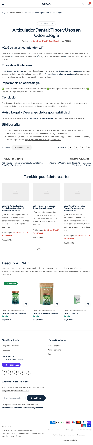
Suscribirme (36, 398)
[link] (70, 147)
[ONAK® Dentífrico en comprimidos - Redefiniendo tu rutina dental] (46, 4)
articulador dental (21, 147)
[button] (38, 249)
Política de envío (59, 435)
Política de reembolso (69, 440)
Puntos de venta (54, 350)
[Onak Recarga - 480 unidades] (46, 293)
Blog (49, 354)
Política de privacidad (55, 430)
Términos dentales (16, 12)
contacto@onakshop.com (12, 359)
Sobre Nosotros (54, 346)
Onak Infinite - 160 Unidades (14, 313)
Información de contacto (76, 435)
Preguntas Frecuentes (11, 346)
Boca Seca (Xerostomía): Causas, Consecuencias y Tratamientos (75, 208)
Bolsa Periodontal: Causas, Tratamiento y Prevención (44, 207)
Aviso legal (69, 430)
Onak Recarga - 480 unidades (45, 313)
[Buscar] (83, 3)
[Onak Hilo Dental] (77, 293)
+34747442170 (8, 356)
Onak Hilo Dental (71, 313)
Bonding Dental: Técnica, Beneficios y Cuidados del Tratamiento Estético (12, 208)
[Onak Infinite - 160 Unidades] (15, 293)
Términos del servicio (83, 430)
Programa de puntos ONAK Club (15, 390)
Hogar (4, 12)
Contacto (6, 351)
